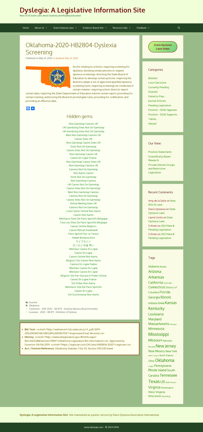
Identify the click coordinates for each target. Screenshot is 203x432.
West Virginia (156, 392)
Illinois (165, 297)
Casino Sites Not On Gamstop (83, 150)
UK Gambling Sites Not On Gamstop (83, 127)
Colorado (168, 283)
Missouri (155, 340)
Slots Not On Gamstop (83, 146)
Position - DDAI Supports (162, 114)
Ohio (151, 360)
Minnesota (156, 328)
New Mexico (156, 351)
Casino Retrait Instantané (83, 230)
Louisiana (156, 314)
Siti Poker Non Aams (83, 283)
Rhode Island (157, 370)
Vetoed (152, 123)
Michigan (173, 324)
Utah (168, 382)
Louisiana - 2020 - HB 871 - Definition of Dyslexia (53, 312)
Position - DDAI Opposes (162, 109)
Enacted (33, 302)
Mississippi (158, 334)
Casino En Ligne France (83, 157)
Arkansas (156, 277)
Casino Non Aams (83, 214)
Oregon (151, 366)
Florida (165, 292)
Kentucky (156, 308)
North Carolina (153, 356)
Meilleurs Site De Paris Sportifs (83, 286)
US (162, 381)
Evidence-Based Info (93, 27)
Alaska (163, 266)
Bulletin (152, 78)
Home (26, 27)
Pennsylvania (162, 366)
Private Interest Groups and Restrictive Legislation (161, 168)
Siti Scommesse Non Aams (83, 294)
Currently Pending (158, 87)
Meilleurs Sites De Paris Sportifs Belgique (83, 218)
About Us (39, 27)
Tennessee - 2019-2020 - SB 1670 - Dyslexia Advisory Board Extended (63, 308)
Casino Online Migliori (83, 226)
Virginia (154, 387)
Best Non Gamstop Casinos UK (83, 135)
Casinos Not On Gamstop (83, 169)
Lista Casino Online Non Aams (83, 211)
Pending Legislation (159, 105)
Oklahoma (34, 305)
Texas (154, 381)
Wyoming (166, 396)
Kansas (171, 302)
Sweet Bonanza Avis (83, 237)
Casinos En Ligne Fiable (83, 264)
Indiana (152, 303)
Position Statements (159, 151)
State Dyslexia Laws (63, 27)
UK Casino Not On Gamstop (83, 184)
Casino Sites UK (83, 138)
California (155, 282)
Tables (152, 118)
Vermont (173, 382)
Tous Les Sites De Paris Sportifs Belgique (83, 222)
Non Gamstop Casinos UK (83, 123)
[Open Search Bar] (178, 27)
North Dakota (166, 355)
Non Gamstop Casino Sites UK (83, 142)
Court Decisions (157, 82)
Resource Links (120, 27)
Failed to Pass (156, 96)
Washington (167, 387)
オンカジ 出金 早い (83, 245)
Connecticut (156, 287)
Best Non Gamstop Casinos (83, 192)
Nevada (151, 346)
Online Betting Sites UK (83, 203)
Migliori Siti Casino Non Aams (83, 260)
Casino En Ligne (83, 252)
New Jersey (166, 345)
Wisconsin (154, 396)
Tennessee (168, 375)
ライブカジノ (83, 241)
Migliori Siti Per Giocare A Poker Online (83, 275)
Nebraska (167, 340)
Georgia (154, 297)
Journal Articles (157, 100)
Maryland (155, 319)
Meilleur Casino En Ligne (83, 248)
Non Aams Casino (83, 173)
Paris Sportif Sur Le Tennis (83, 233)
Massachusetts (158, 324)
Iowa (161, 303)
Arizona (154, 271)
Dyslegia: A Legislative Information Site (82, 10)
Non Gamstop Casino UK (83, 154)
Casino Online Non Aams (83, 256)
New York (171, 351)
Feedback (141, 27)
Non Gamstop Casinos (83, 180)
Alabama (153, 266)
